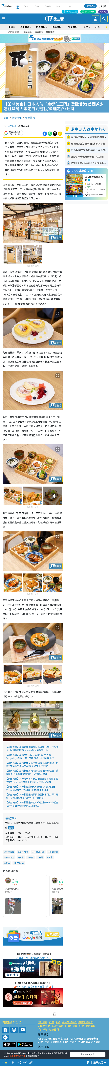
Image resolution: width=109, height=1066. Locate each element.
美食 (21, 857)
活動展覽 (42, 1022)
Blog (58, 6)
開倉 (58, 1022)
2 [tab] (51, 35)
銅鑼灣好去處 (85, 1022)
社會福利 (54, 1029)
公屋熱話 (27, 32)
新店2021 (23, 851)
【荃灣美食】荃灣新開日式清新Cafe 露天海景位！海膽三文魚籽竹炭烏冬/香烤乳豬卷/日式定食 (32, 764)
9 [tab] (53, 38)
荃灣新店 (9, 857)
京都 (31, 857)
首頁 (5, 117)
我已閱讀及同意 (88, 1054)
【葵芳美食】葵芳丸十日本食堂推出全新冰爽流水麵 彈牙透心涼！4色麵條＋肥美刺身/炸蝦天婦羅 (32, 780)
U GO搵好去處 (71, 11)
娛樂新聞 (39, 32)
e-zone (69, 6)
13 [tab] (48, 41)
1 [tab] (48, 35)
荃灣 (11, 827)
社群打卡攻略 (89, 11)
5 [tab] (59, 35)
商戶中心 (103, 11)
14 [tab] (51, 41)
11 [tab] (59, 38)
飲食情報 (17, 117)
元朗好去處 (44, 1026)
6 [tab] (62, 35)
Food (37, 6)
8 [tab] (51, 38)
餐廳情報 (30, 117)
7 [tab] (48, 38)
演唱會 (11, 27)
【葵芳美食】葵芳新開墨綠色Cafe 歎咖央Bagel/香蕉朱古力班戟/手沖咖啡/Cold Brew (32, 804)
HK (17, 6)
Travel (27, 6)
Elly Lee (12, 125)
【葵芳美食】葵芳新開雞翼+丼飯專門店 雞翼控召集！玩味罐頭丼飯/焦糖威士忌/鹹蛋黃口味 (30, 788)
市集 (51, 1022)
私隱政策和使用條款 (16, 1055)
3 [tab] (53, 35)
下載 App (91, 6)
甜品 (7, 862)
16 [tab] (56, 41)
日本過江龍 (38, 851)
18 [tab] (62, 41)
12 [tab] (62, 38)
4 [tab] (56, 35)
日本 (50, 857)
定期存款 (50, 32)
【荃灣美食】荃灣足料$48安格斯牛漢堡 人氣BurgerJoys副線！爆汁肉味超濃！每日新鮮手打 (30, 756)
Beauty (48, 6)
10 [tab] (56, 38)
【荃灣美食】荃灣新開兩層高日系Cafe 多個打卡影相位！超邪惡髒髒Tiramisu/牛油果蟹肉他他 (32, 748)
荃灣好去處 (58, 1026)
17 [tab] (59, 41)
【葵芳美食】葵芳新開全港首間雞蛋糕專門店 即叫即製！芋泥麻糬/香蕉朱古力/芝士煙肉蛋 (32, 796)
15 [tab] (53, 41)
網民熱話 (42, 1038)
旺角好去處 (71, 1026)
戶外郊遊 (42, 1029)
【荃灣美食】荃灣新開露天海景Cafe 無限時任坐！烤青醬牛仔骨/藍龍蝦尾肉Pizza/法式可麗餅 (32, 772)
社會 (81, 1026)
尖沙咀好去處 (69, 1022)
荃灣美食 (54, 851)
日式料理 (19, 862)
